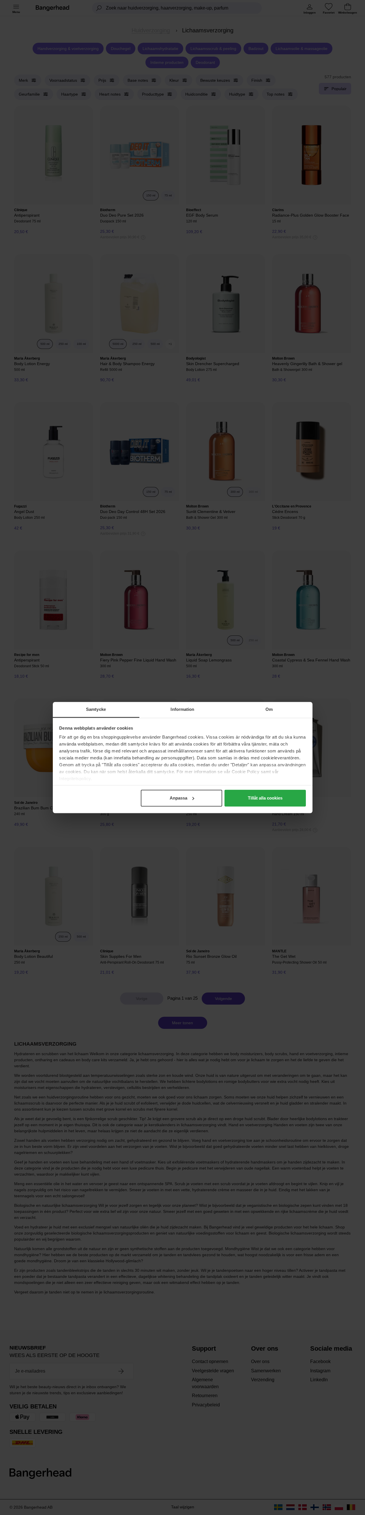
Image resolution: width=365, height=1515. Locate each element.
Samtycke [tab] (96, 709)
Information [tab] (182, 709)
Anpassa (178, 797)
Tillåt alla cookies (265, 797)
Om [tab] (269, 709)
